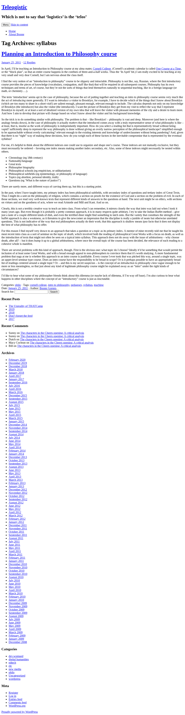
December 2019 (18, 363)
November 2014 (18, 427)
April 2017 (15, 376)
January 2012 (16, 522)
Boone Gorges (48, 288)
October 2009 (16, 609)
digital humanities (19, 659)
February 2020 (17, 359)
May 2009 (14, 625)
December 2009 (18, 603)
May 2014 (14, 444)
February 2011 (17, 557)
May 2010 (14, 586)
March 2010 (16, 593)
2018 (11, 312)
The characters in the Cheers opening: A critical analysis (52, 332)
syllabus (87, 284)
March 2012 (16, 515)
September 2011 (18, 535)
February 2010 (17, 596)
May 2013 (14, 473)
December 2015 (18, 395)
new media (15, 669)
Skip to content (19, 24)
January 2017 (16, 379)
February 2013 (17, 483)
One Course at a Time (168, 68)
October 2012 (16, 496)
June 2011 (14, 544)
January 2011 (16, 560)
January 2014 (16, 453)
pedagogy (76, 284)
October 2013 (16, 460)
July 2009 (14, 619)
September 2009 (18, 612)
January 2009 (16, 638)
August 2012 (16, 502)
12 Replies (29, 62)
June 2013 (14, 470)
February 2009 (17, 635)
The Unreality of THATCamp (26, 306)
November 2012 (18, 492)
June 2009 (14, 622)
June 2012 (14, 505)
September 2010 (18, 573)
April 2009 (15, 629)
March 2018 (16, 369)
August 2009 (16, 616)
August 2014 (16, 434)
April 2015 (15, 414)
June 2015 (14, 408)
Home (12, 31)
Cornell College (102, 68)
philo (18, 284)
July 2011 (14, 541)
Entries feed (15, 699)
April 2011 (15, 551)
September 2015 (18, 398)
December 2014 (18, 424)
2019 (11, 309)
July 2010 (14, 580)
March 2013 (16, 479)
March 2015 (16, 418)
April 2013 (15, 476)
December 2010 (18, 564)
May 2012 (14, 509)
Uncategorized (17, 675)
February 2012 (17, 518)
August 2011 (16, 538)
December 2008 (18, 642)
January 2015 (16, 421)
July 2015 (14, 405)
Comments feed (18, 702)
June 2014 (14, 440)
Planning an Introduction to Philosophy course (59, 53)
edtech (12, 662)
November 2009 (18, 606)
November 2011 (18, 528)
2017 (11, 319)
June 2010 (14, 583)
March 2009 (16, 632)
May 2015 (14, 411)
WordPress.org (17, 705)
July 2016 (14, 385)
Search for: (7, 291)
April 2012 (15, 512)
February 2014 (17, 450)
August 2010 (16, 577)
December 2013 (18, 457)
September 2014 (18, 431)
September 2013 (18, 463)
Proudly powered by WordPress (19, 711)
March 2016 (16, 392)
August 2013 (16, 466)
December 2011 (18, 525)
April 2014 (15, 447)
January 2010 (16, 599)
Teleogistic (14, 7)
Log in (12, 696)
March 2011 (15, 554)
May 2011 (14, 548)
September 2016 (18, 382)
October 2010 (16, 570)
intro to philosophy (58, 284)
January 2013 (16, 486)
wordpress (14, 678)
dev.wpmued (16, 656)
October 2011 (16, 531)
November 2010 (18, 567)
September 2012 (18, 499)
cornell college (38, 284)
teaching (99, 284)
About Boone (16, 34)
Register (13, 692)
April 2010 (15, 590)
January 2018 (16, 372)
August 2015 (16, 401)
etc (10, 665)
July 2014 (14, 437)
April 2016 (15, 388)
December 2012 (18, 489)
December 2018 (18, 366)
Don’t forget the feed (21, 315)
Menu (6, 24)
